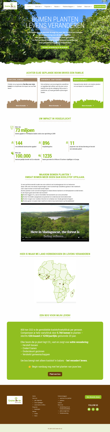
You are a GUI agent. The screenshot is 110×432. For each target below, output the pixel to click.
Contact (79, 6)
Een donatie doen (99, 6)
